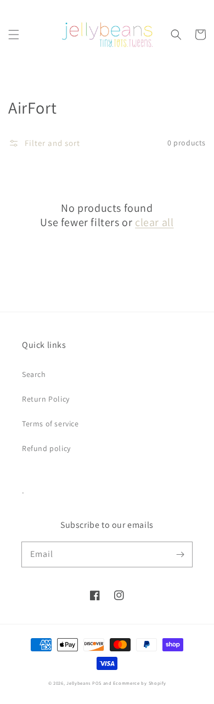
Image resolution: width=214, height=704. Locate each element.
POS (97, 683)
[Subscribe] (180, 554)
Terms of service (50, 424)
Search (34, 374)
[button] (14, 34)
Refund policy (46, 448)
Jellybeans (78, 683)
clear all (154, 222)
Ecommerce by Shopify (139, 683)
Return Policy (46, 399)
